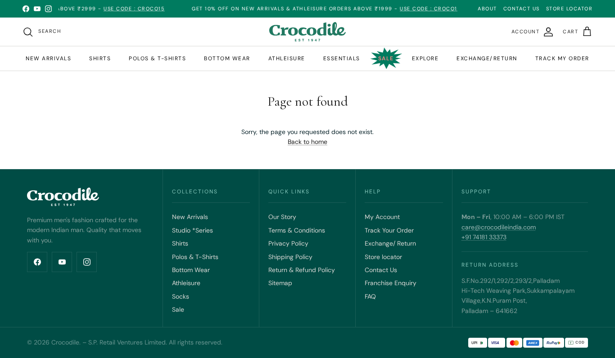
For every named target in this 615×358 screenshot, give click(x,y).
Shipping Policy (290, 257)
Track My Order (562, 58)
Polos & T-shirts (157, 58)
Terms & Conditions (296, 230)
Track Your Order (389, 230)
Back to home (307, 142)
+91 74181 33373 (483, 237)
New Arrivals (48, 58)
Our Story (282, 217)
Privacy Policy (288, 243)
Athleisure (286, 58)
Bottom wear (227, 58)
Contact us (521, 8)
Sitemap (280, 283)
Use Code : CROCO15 (127, 8)
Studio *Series (192, 230)
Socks (180, 296)
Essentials (341, 58)
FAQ (370, 296)
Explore (425, 58)
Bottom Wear (191, 270)
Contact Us (381, 270)
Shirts (100, 58)
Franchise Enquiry (390, 283)
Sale (386, 58)
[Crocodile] (307, 31)
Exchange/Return (487, 58)
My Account (382, 217)
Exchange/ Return (390, 243)
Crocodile (65, 342)
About (487, 8)
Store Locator (569, 8)
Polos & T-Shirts (195, 257)
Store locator (383, 257)
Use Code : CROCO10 (423, 8)
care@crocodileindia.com (498, 227)
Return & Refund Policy (301, 270)
